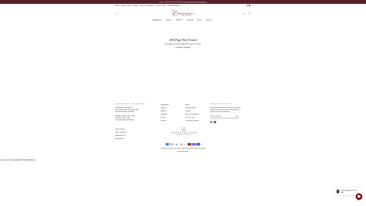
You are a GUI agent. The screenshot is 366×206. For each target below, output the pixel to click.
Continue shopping (183, 47)
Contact (135, 5)
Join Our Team (160, 5)
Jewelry (169, 20)
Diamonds (190, 20)
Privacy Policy (120, 129)
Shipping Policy (120, 135)
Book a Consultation (147, 5)
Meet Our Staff (126, 5)
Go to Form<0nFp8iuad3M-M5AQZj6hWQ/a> (18, 160)
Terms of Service (120, 132)
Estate (199, 20)
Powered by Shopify (183, 151)
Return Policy (119, 138)
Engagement (156, 20)
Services (209, 20)
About (117, 5)
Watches (179, 20)
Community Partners (174, 5)
